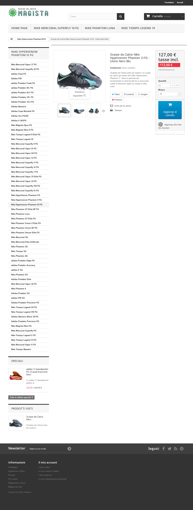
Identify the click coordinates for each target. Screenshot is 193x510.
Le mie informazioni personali (52, 479)
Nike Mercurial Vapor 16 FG (24, 284)
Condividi (129, 94)
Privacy (11, 475)
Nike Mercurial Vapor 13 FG (24, 158)
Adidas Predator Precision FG (25, 303)
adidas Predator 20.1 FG (22, 92)
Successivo (103, 110)
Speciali (17, 361)
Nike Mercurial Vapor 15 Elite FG (26, 176)
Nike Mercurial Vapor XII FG (24, 153)
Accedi (180, 2)
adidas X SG (17, 270)
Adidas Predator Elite (21, 279)
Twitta (117, 94)
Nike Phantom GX (19, 275)
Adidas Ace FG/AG (19, 116)
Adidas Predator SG (20, 293)
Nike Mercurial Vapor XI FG (23, 148)
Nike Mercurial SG (19, 237)
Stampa (118, 110)
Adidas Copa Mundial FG (23, 111)
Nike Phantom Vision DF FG (24, 228)
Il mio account (47, 462)
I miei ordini (44, 467)
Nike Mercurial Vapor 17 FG (24, 64)
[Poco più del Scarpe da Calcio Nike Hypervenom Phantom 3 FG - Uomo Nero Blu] (15, 423)
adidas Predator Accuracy (23, 265)
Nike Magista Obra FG (21, 326)
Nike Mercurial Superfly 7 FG (24, 172)
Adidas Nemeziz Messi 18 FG (24, 317)
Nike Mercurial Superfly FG (23, 331)
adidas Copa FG (18, 74)
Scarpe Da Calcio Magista (19, 492)
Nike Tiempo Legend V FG (23, 335)
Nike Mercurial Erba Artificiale (25, 242)
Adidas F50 (16, 78)
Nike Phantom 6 (18, 289)
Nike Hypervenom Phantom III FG (26, 204)
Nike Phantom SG (19, 247)
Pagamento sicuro (16, 483)
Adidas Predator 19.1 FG (22, 102)
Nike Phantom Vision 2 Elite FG (26, 223)
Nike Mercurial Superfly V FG (24, 162)
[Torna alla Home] (11, 39)
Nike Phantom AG (19, 256)
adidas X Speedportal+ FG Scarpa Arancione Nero (37, 372)
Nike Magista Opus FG (21, 125)
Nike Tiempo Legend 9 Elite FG (25, 134)
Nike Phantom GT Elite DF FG (25, 209)
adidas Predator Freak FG (23, 83)
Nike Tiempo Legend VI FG (23, 340)
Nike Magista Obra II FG (22, 130)
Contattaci (169, 2)
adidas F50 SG (18, 298)
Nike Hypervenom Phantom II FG (26, 200)
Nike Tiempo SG (18, 251)
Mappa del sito (15, 487)
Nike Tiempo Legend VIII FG (24, 312)
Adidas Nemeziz (18, 106)
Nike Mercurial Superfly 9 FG (24, 144)
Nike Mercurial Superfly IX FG (25, 190)
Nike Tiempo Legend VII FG (24, 307)
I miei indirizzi (45, 475)
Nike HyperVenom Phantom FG (25, 195)
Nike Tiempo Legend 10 (138, 28)
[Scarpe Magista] (36, 12)
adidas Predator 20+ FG (22, 88)
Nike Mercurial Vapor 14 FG (24, 181)
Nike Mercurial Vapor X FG (23, 345)
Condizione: (115, 68)
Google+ (144, 94)
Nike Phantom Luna (100, 28)
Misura (161, 90)
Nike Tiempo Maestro (21, 349)
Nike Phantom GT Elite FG (23, 218)
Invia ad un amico (123, 106)
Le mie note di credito (48, 471)
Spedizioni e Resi (16, 471)
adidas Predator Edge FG (23, 261)
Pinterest (118, 100)
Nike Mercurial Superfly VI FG (25, 167)
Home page (19, 28)
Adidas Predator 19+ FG (22, 97)
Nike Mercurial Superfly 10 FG (56, 28)
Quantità (162, 81)
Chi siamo (13, 479)
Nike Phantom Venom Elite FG (25, 233)
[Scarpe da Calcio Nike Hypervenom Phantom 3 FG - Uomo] (64, 110)
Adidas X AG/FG (18, 120)
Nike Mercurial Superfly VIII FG (25, 186)
